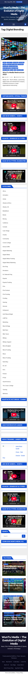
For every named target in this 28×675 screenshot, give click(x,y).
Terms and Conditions (10, 672)
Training (5, 389)
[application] (14, 105)
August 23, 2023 (9, 622)
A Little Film (23, 661)
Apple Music (19, 446)
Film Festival (6, 290)
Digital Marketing (7, 250)
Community (6, 238)
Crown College (7, 242)
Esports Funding (7, 282)
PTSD (4, 377)
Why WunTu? (9, 661)
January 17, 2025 (10, 571)
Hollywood (5, 66)
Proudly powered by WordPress (10, 656)
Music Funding (7, 357)
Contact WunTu (20, 664)
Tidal (21, 452)
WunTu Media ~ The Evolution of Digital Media (14, 11)
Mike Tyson (6, 334)
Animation (5, 195)
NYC (4, 369)
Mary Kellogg (6, 326)
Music (4, 354)
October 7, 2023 (9, 588)
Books (4, 215)
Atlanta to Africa (7, 203)
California (21, 62)
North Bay (5, 361)
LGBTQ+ (5, 318)
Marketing (5, 322)
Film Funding (20, 64)
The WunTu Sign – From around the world (14, 601)
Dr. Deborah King (7, 274)
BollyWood (15, 62)
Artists (4, 199)
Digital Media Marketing (9, 262)
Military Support (6, 68)
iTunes (17, 452)
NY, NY (5, 365)
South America (7, 381)
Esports (5, 278)
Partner (5, 373)
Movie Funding (15, 68)
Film (4, 286)
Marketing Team (19, 77)
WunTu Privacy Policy (9, 668)
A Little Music (16, 661)
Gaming (5, 302)
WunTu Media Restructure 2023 (13, 73)
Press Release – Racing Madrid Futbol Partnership (14, 568)
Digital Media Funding (12, 64)
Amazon (18, 455)
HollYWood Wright (13, 66)
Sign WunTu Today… (19, 668)
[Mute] (21, 110)
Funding (5, 298)
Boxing (4, 219)
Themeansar (14, 658)
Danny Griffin (6, 246)
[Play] (4, 110)
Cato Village (6, 230)
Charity (5, 234)
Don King (5, 266)
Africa (4, 62)
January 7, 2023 (8, 77)
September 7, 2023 (10, 605)
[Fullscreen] (23, 110)
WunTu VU (6, 664)
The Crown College (8, 385)
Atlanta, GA (9, 62)
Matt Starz (5, 330)
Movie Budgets (7, 346)
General (5, 306)
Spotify (17, 448)
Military (5, 338)
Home (3, 661)
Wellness (5, 393)
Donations (5, 270)
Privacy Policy (19, 672)
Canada (4, 64)
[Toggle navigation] (14, 24)
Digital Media (6, 254)
